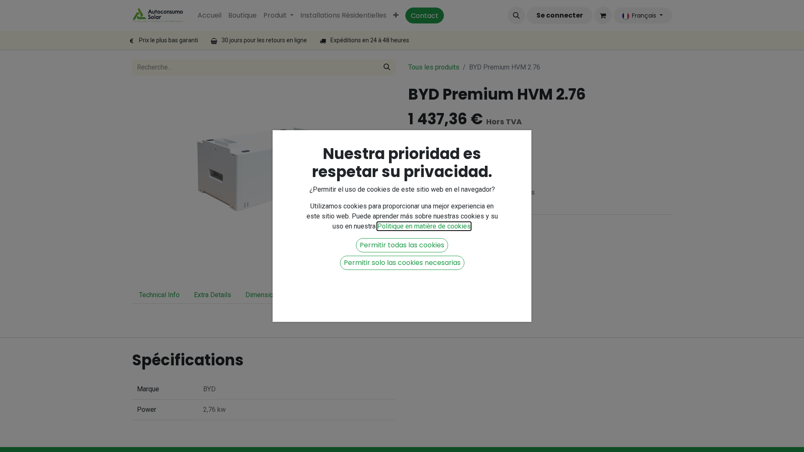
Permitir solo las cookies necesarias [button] (402, 262)
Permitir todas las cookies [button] (402, 245)
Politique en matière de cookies (424, 226)
